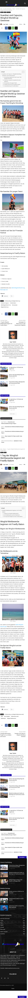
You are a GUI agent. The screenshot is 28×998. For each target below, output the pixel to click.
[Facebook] (6, 28)
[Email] (16, 28)
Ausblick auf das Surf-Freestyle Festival (12, 84)
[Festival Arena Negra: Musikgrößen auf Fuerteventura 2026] (4, 384)
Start (1, 8)
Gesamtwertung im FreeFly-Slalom (11, 86)
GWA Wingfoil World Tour (6, 305)
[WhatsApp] (12, 28)
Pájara (13, 8)
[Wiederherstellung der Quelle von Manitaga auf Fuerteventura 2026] (4, 874)
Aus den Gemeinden (7, 8)
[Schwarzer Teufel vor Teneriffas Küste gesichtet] (4, 908)
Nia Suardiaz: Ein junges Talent (10, 83)
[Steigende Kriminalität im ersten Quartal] (4, 900)
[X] (9, 28)
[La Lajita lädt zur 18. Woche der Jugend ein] (4, 369)
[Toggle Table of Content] (22, 72)
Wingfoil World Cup (4, 307)
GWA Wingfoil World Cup (18, 287)
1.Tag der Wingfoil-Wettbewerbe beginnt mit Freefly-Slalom (6, 323)
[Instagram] (5, 978)
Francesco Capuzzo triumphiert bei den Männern (12, 80)
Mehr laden (12, 413)
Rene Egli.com (4, 289)
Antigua (2, 378)
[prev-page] (1, 389)
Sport (5, 12)
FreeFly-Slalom (13, 302)
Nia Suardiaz (14, 305)
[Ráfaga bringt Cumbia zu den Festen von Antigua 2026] (4, 881)
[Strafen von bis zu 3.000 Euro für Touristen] (4, 893)
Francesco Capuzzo (5, 302)
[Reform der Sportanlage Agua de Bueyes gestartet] (4, 376)
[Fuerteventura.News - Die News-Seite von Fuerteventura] (12, 5)
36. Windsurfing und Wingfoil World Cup (12, 300)
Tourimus (8, 12)
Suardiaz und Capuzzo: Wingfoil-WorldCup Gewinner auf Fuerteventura (11, 74)
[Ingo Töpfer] (1, 24)
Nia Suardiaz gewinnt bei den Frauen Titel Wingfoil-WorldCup (12, 78)
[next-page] (3, 389)
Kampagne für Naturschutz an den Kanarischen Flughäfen (20, 323)
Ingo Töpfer (5, 24)
